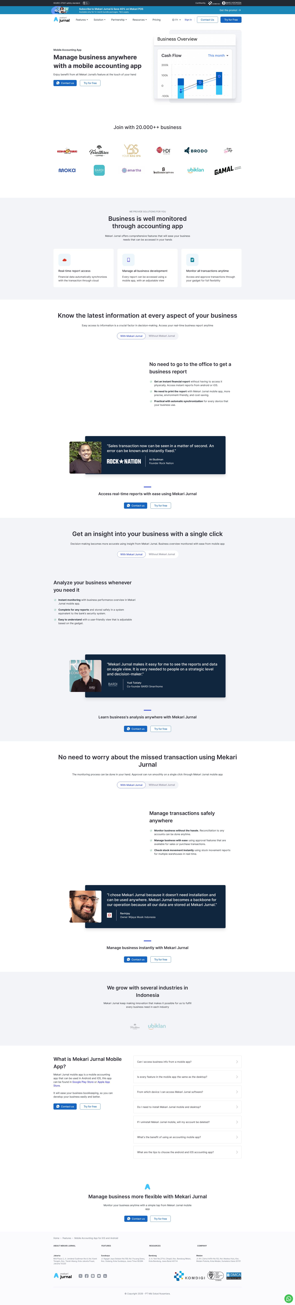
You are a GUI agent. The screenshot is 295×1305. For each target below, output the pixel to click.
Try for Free (231, 19)
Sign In (188, 19)
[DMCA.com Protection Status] (234, 1276)
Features (67, 1238)
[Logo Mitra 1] (85, 3)
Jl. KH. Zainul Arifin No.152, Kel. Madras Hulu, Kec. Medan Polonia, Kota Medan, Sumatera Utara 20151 (218, 1259)
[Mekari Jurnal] (61, 19)
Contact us (67, 83)
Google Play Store (83, 1081)
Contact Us (207, 19)
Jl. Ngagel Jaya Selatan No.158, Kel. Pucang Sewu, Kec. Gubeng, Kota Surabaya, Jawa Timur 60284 (123, 1259)
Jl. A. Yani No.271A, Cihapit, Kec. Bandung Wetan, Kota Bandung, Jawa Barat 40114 (170, 1259)
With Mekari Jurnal (131, 336)
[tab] (131, 336)
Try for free (90, 83)
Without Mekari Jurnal (162, 335)
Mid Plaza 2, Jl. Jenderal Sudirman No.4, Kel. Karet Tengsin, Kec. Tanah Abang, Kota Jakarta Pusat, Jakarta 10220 (75, 1261)
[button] (176, 19)
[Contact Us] (287, 1298)
